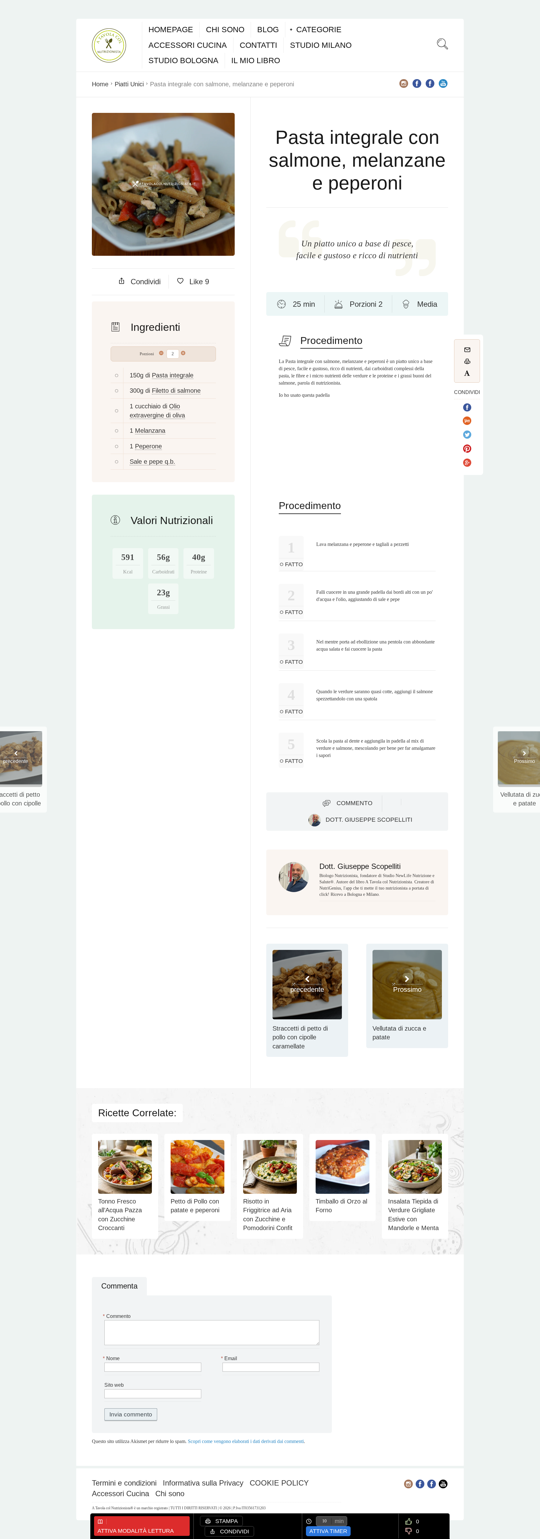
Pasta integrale (172, 375)
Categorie (319, 29)
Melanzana (150, 430)
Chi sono (225, 29)
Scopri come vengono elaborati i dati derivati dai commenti (246, 1441)
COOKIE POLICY (279, 1483)
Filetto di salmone (176, 390)
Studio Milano (321, 45)
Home (100, 84)
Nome (112, 1358)
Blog (268, 29)
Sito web (114, 1385)
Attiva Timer (328, 1531)
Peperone (148, 446)
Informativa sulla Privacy (203, 1483)
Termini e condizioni (124, 1483)
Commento (354, 803)
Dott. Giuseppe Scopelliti (369, 819)
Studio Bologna (183, 60)
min (339, 1521)
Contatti (258, 45)
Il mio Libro (255, 60)
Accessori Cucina (187, 45)
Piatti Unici (129, 84)
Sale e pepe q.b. (152, 461)
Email (229, 1358)
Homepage (170, 29)
